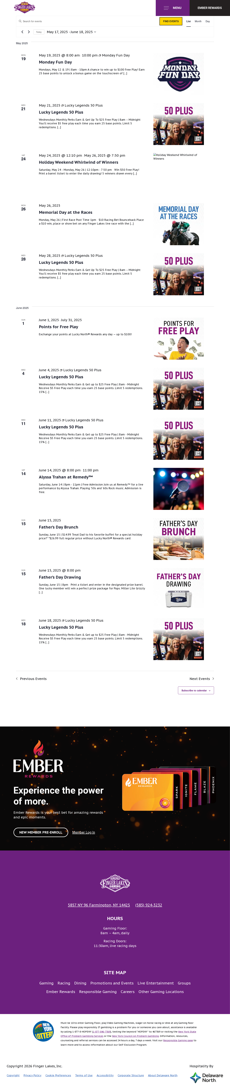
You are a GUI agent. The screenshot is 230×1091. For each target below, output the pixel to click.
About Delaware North (162, 1075)
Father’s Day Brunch (58, 527)
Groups (184, 983)
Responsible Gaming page (178, 1040)
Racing (64, 983)
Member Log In (83, 832)
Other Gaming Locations (161, 991)
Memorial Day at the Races (65, 212)
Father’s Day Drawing (60, 577)
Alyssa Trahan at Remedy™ (66, 477)
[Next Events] (29, 32)
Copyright (13, 1075)
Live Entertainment (156, 983)
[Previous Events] (22, 32)
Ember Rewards (60, 991)
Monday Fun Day (55, 62)
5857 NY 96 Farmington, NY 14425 (99, 904)
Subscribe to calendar (194, 690)
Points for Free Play (58, 326)
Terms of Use (84, 1075)
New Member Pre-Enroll (40, 832)
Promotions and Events (112, 983)
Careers (128, 991)
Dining (80, 983)
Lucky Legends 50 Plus (61, 112)
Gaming (46, 983)
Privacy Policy (32, 1075)
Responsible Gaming (98, 991)
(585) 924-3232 (148, 904)
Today (39, 31)
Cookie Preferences (58, 1075)
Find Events (171, 21)
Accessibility (105, 1075)
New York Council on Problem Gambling (135, 1036)
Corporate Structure (131, 1075)
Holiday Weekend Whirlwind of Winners (78, 162)
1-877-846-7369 (101, 1031)
